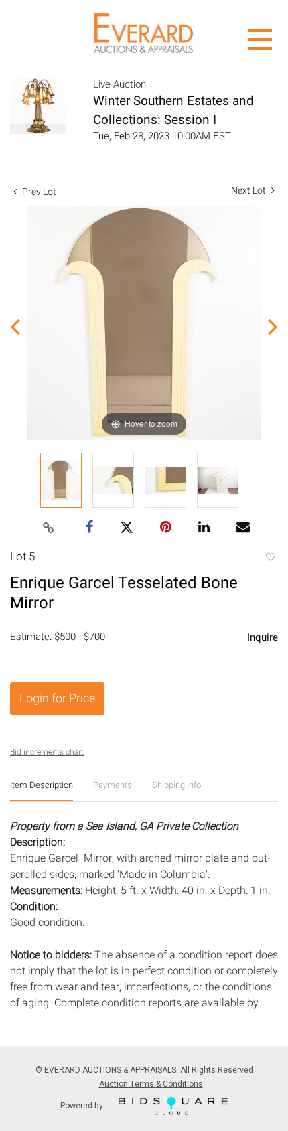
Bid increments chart (47, 752)
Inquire (262, 637)
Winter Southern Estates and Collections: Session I (173, 110)
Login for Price (57, 699)
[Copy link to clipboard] (49, 528)
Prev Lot (38, 192)
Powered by (82, 1105)
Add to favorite (270, 558)
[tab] (41, 790)
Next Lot (249, 190)
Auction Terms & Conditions (151, 1084)
